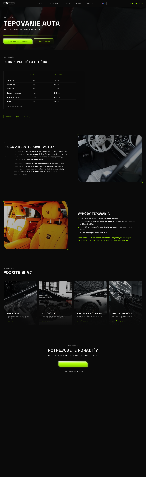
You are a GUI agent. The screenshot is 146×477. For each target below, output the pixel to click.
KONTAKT (90, 3)
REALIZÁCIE (54, 3)
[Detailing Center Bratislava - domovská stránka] (9, 3)
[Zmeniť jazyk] (104, 3)
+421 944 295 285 (73, 371)
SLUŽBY (40, 3)
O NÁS (78, 3)
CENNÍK (67, 3)
